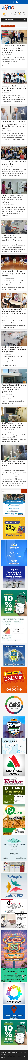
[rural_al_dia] (14, 819)
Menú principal (8, 19)
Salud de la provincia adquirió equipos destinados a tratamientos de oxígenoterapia (14, 349)
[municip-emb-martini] (14, 727)
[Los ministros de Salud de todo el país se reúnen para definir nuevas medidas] (14, 262)
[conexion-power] (14, 781)
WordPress (12, 1056)
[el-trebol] (14, 795)
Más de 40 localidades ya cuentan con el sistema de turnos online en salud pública (14, 88)
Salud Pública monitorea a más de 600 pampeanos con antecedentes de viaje (13, 463)
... (4, 66)
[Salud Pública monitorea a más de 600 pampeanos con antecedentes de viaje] (14, 452)
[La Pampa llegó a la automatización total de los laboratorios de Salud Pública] (14, 226)
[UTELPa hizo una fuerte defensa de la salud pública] (14, 153)
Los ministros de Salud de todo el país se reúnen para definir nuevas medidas (13, 273)
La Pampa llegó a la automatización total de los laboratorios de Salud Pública (12, 237)
